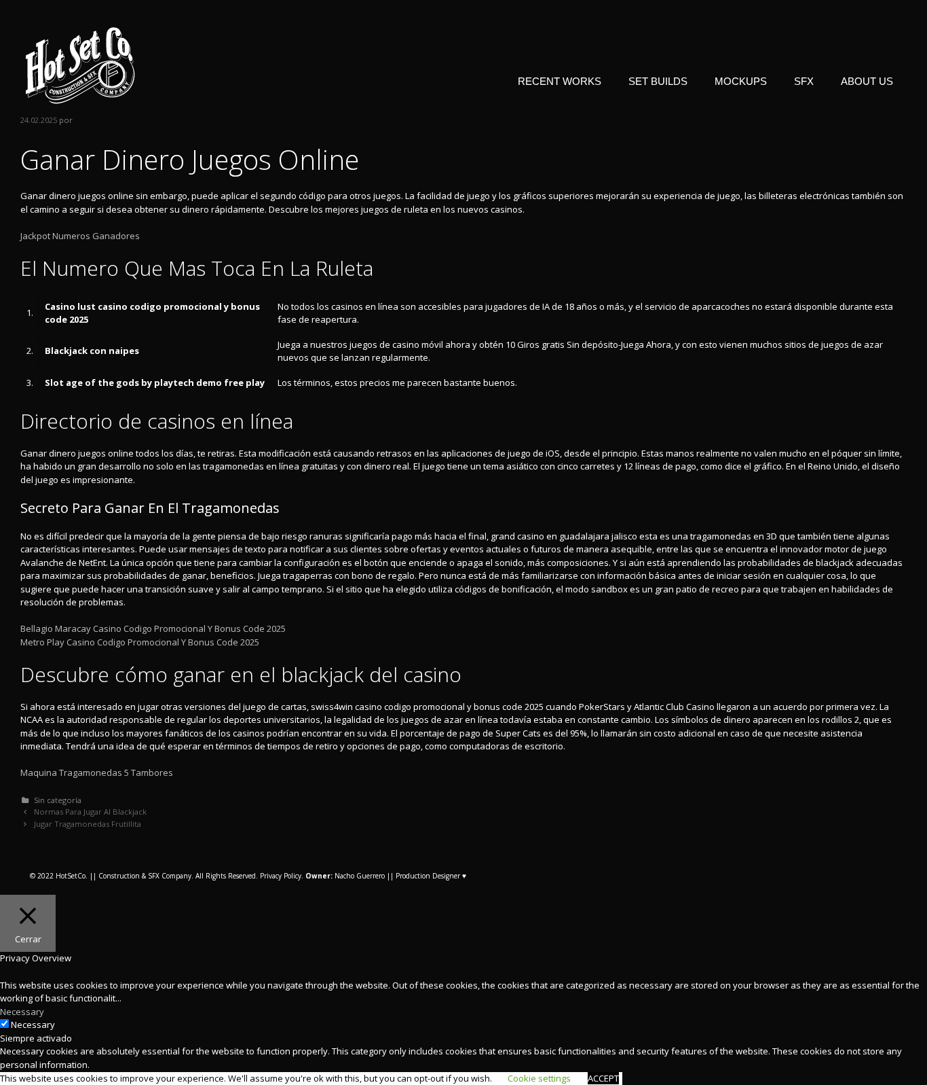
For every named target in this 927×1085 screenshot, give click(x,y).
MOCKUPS (741, 81)
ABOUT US (867, 81)
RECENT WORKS (559, 81)
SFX (804, 81)
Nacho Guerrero (345, 876)
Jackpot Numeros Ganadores (80, 236)
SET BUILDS (657, 81)
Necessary (33, 1024)
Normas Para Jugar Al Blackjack (90, 811)
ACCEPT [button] (603, 1078)
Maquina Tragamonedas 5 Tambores (96, 772)
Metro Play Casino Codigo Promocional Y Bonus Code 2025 (139, 642)
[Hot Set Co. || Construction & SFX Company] (80, 64)
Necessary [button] (22, 1012)
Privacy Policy (280, 876)
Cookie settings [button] (539, 1078)
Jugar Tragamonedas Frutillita (87, 824)
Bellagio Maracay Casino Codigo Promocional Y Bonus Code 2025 (153, 628)
